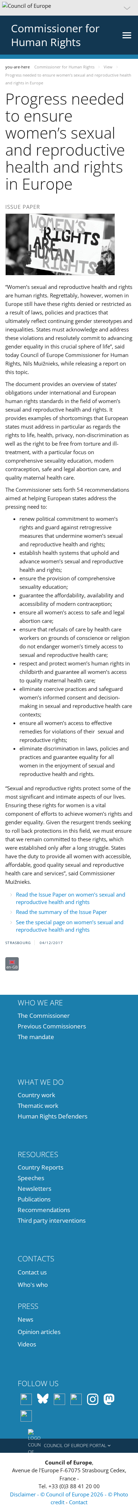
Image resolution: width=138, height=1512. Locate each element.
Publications (34, 1199)
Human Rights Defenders (52, 1116)
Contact (78, 1502)
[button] (69, 8)
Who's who (33, 1285)
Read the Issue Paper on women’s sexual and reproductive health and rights (70, 898)
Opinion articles (39, 1332)
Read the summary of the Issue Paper (61, 911)
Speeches (31, 1178)
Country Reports (40, 1167)
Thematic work (38, 1105)
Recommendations (44, 1210)
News (25, 1319)
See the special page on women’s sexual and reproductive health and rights (69, 926)
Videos (27, 1344)
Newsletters (34, 1188)
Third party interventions (52, 1220)
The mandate (36, 1037)
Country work (36, 1095)
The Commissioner (44, 1015)
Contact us (32, 1272)
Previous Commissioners (52, 1026)
